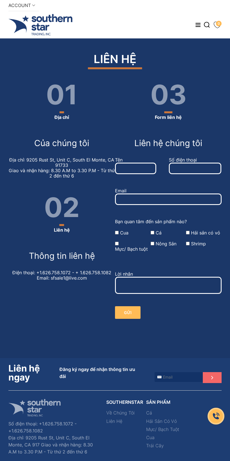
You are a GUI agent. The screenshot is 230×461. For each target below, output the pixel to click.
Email (121, 190)
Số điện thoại (183, 160)
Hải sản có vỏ (205, 233)
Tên (119, 160)
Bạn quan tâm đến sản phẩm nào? (151, 221)
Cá (159, 233)
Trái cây (155, 445)
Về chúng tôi (120, 413)
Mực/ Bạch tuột (131, 249)
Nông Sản (166, 243)
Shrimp (198, 243)
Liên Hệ (114, 421)
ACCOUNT (20, 5)
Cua (124, 233)
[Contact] (216, 416)
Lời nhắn (124, 274)
